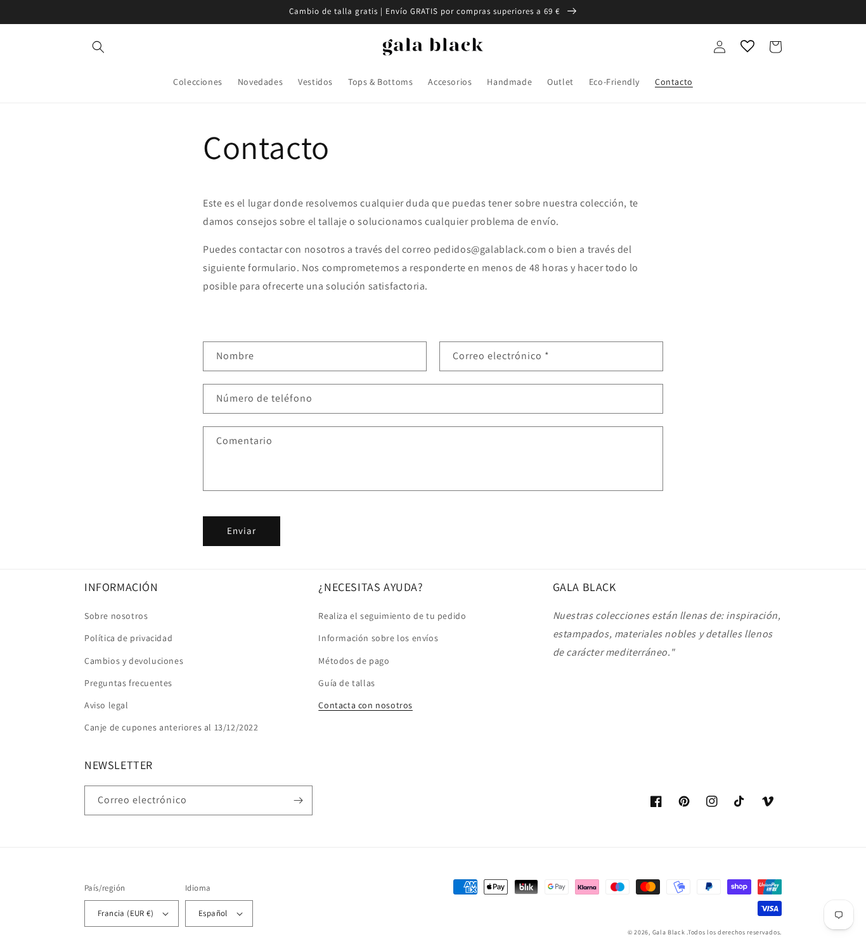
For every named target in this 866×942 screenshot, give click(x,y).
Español (213, 913)
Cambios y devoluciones (133, 660)
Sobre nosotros (116, 615)
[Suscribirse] (298, 800)
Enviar (241, 531)
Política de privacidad (128, 638)
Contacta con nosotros (365, 705)
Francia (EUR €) (125, 913)
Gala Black (668, 932)
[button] (98, 47)
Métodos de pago (353, 660)
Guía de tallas (346, 683)
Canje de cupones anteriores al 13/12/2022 (171, 727)
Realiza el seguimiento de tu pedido (392, 615)
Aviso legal (106, 705)
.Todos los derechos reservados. (734, 932)
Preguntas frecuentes (128, 683)
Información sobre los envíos (378, 638)
